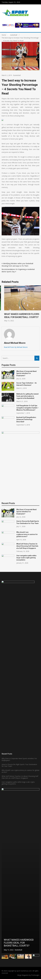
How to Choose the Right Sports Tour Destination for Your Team (19, 765)
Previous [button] (3, 305)
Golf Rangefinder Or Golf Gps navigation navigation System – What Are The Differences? (27, 408)
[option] (20, 303)
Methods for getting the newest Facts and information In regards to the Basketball (27, 396)
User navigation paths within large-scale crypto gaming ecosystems (26, 558)
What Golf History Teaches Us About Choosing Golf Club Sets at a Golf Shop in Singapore (27, 546)
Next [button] (38, 305)
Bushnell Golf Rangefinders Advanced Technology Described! (26, 419)
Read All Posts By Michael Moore (16, 347)
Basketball (17, 75)
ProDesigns (35, 975)
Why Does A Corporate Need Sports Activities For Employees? (26, 373)
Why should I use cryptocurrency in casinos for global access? (27, 534)
